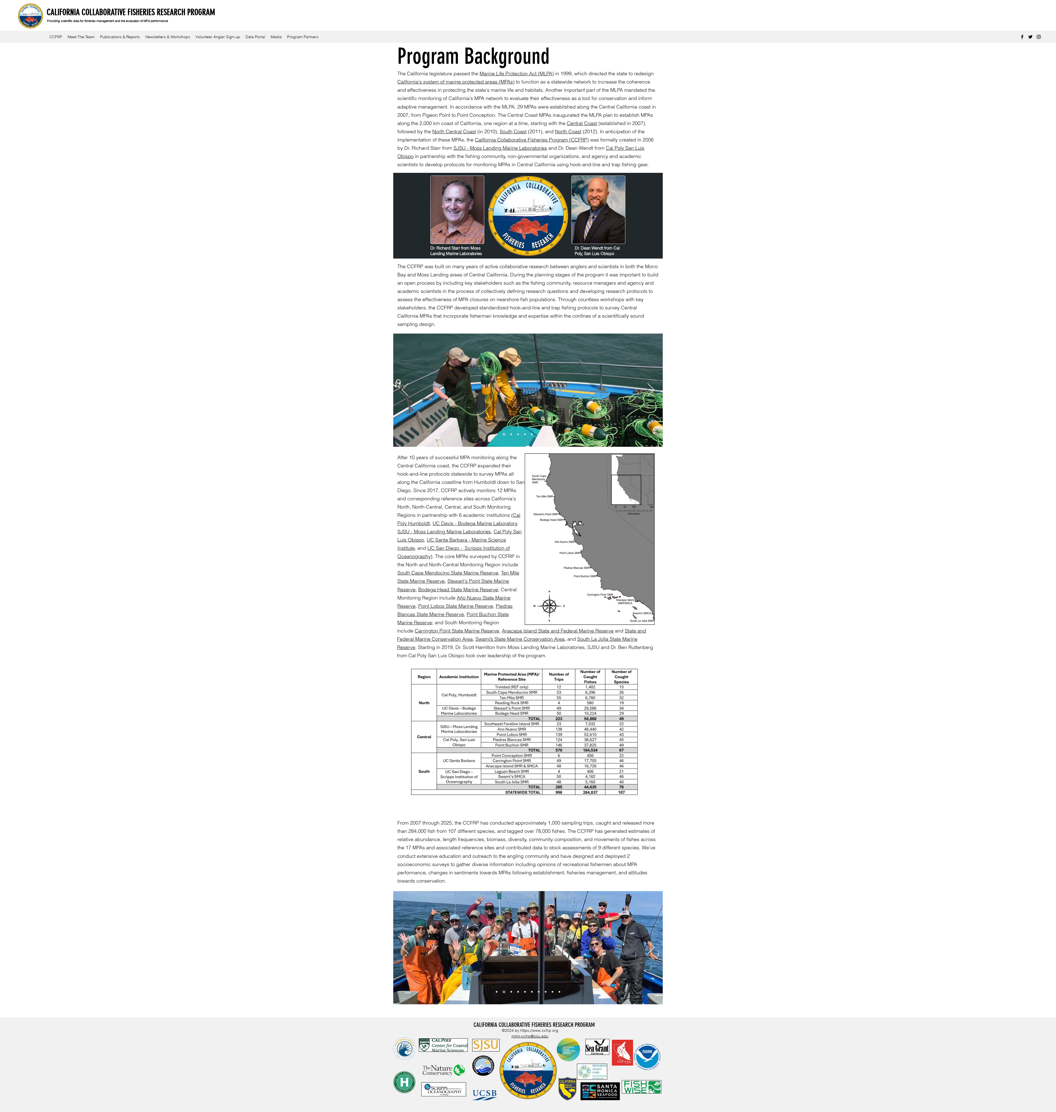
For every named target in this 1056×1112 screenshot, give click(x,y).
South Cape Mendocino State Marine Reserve (447, 573)
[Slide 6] (532, 434)
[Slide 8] (518, 434)
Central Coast (582, 123)
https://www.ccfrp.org (539, 1030)
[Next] (651, 390)
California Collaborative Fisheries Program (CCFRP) (532, 140)
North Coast (568, 131)
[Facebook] (1022, 37)
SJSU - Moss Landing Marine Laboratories (500, 148)
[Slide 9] (525, 434)
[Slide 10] (559, 434)
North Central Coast (454, 131)
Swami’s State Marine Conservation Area (520, 639)
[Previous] (405, 390)
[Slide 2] (511, 434)
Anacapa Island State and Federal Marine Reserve (558, 631)
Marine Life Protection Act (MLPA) (517, 73)
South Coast (513, 131)
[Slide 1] (504, 434)
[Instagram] (1038, 37)
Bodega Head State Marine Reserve (458, 589)
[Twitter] (1030, 37)
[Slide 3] (496, 434)
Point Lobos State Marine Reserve (455, 606)
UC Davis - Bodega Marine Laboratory (475, 523)
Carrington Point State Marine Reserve (457, 631)
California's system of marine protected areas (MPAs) (456, 82)
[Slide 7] (539, 434)
